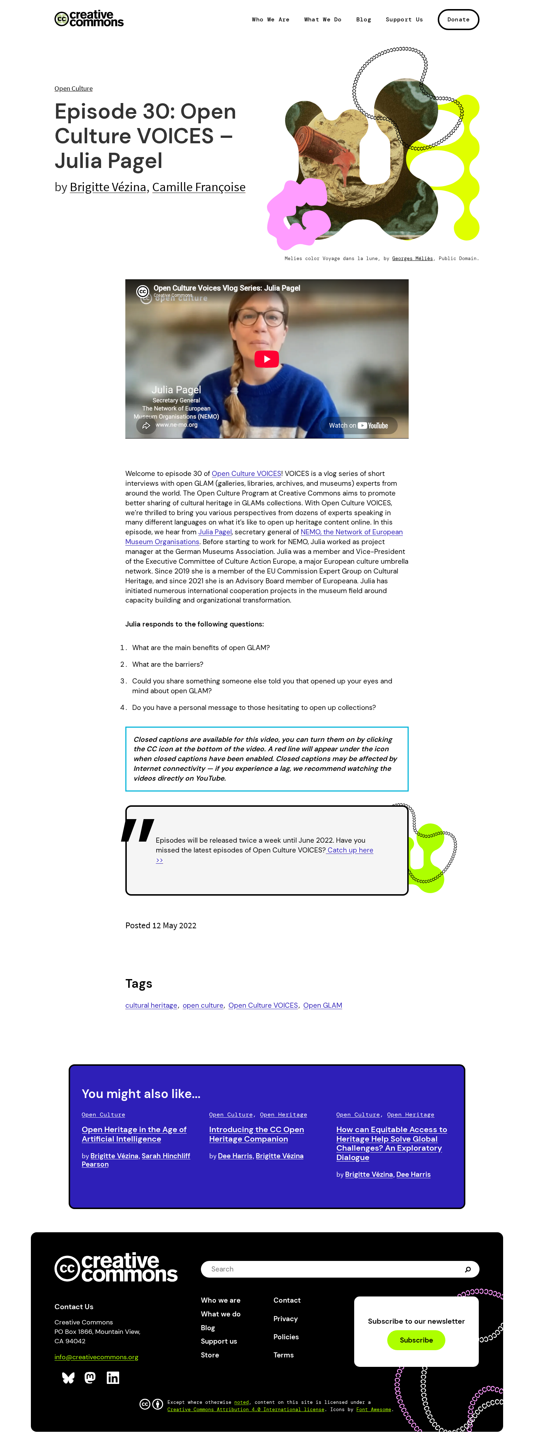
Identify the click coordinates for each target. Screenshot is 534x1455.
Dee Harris (235, 1155)
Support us (219, 1341)
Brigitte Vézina (108, 186)
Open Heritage (283, 1114)
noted (241, 1402)
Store (210, 1355)
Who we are (220, 1300)
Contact (287, 1300)
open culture (203, 1005)
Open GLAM (322, 1005)
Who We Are (271, 19)
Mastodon (91, 1378)
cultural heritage (151, 1005)
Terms (284, 1355)
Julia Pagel (215, 532)
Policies (286, 1336)
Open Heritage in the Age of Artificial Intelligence (134, 1134)
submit (468, 1269)
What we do (221, 1314)
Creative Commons (89, 19)
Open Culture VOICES (263, 1005)
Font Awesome (373, 1409)
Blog (363, 19)
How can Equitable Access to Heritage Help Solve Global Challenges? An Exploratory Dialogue (391, 1143)
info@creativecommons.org (96, 1357)
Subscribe (416, 1340)
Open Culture (73, 88)
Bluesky (68, 1378)
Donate (459, 19)
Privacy (286, 1318)
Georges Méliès (412, 258)
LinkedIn (113, 1378)
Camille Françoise (199, 186)
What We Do (323, 19)
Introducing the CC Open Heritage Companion (256, 1134)
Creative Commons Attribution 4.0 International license (245, 1409)
